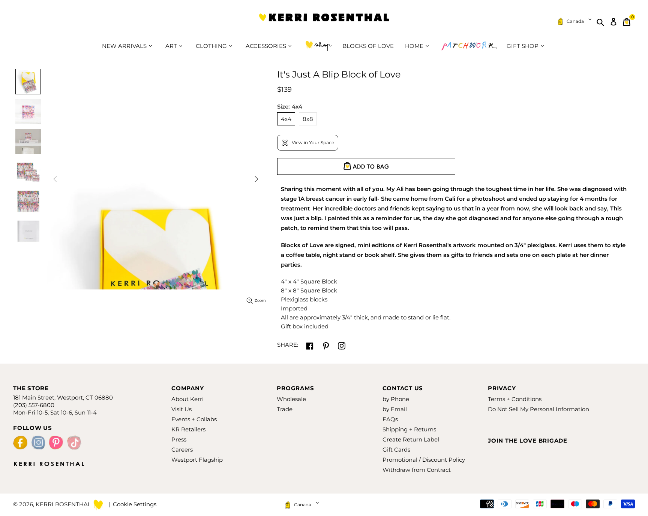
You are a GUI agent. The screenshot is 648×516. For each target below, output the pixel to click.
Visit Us (181, 409)
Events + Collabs (194, 419)
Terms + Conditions (515, 399)
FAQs (390, 419)
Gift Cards (396, 449)
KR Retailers (188, 429)
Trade (284, 409)
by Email (394, 409)
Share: (287, 344)
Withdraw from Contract (416, 469)
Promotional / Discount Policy (423, 459)
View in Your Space (313, 142)
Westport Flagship (197, 459)
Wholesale (291, 399)
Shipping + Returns (409, 429)
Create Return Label (410, 439)
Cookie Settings (134, 504)
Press (178, 439)
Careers (182, 449)
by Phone (395, 399)
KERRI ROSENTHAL (324, 22)
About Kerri (187, 399)
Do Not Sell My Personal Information (538, 409)
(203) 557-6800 (33, 405)
